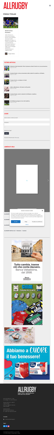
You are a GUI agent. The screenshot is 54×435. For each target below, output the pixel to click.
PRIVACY (27, 224)
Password (6, 122)
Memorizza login (8, 130)
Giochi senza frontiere (9, 31)
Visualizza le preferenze (37, 221)
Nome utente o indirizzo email (11, 117)
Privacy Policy (14, 433)
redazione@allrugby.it (10, 419)
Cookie (18, 433)
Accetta (15, 221)
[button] (42, 210)
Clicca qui (17, 137)
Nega (26, 221)
